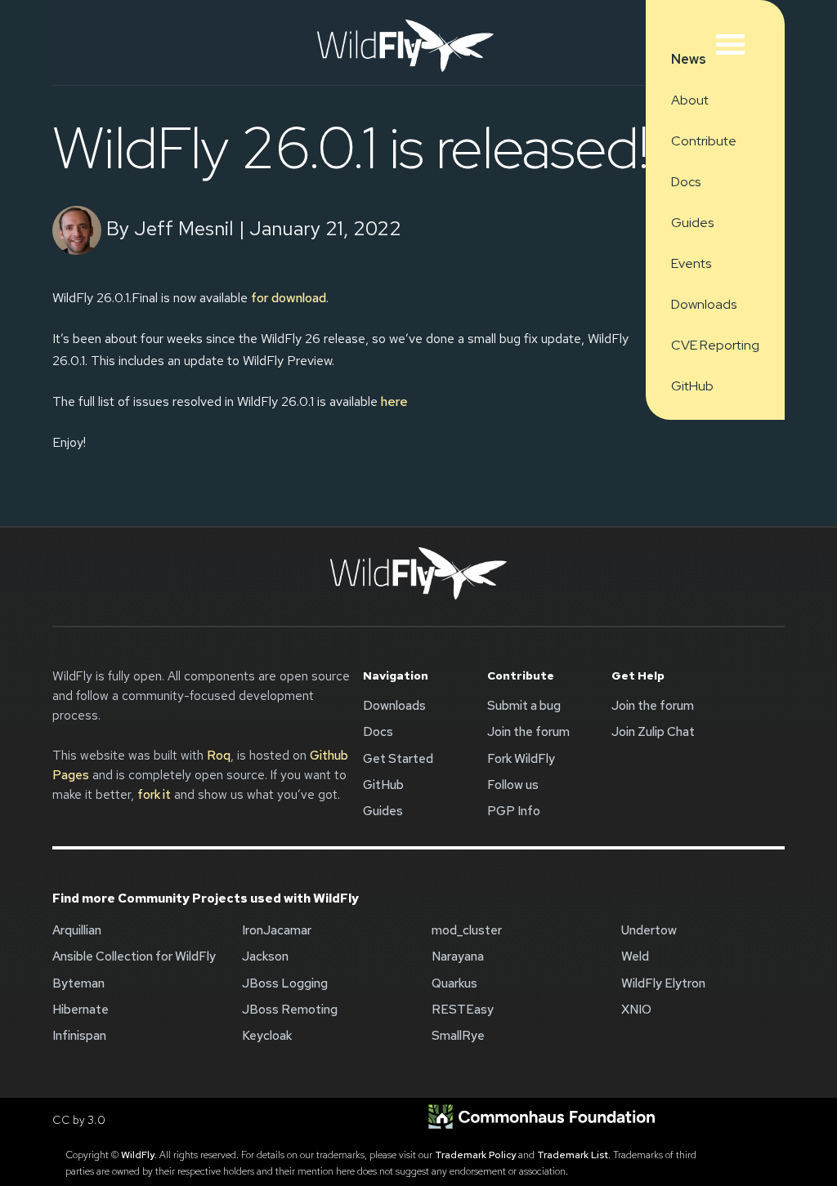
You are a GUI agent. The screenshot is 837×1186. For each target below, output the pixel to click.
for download (288, 297)
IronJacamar (276, 930)
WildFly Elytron (663, 983)
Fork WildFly (521, 759)
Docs (685, 181)
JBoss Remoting (290, 1009)
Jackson (265, 956)
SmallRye (458, 1036)
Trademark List (572, 1154)
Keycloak (267, 1036)
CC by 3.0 (78, 1119)
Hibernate (80, 1009)
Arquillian (76, 930)
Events (691, 263)
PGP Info (513, 811)
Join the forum (528, 732)
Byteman (78, 983)
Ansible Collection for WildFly (134, 956)
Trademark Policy (475, 1154)
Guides (692, 222)
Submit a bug (524, 706)
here (394, 401)
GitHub (692, 386)
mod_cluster (467, 930)
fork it (154, 795)
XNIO (636, 1009)
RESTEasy (463, 1009)
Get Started (398, 759)
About (690, 100)
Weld (635, 956)
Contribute (703, 140)
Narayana (458, 956)
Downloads (703, 304)
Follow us (513, 785)
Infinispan (79, 1036)
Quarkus (454, 983)
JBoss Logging (285, 983)
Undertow (649, 930)
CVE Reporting (715, 345)
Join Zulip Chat (653, 732)
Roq (219, 755)
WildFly (137, 1154)
